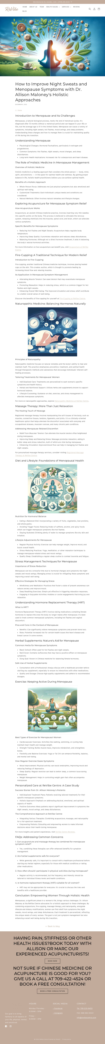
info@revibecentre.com (86, 1018)
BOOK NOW (52, 961)
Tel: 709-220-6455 (84, 1008)
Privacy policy (66, 1039)
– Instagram (58, 1013)
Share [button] (20, 110)
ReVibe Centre (43, 1039)
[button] (53, 7)
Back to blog (54, 926)
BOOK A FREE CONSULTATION (52, 991)
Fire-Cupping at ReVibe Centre (72, 298)
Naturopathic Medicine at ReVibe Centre (71, 401)
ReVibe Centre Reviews (65, 832)
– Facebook (58, 1008)
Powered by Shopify (54, 1039)
